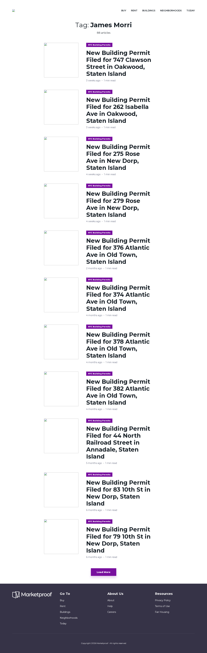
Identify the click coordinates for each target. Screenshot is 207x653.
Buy (123, 10)
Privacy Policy (163, 600)
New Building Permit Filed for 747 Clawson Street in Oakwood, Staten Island (118, 63)
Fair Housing (162, 612)
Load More (103, 572)
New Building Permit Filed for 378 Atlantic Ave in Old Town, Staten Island (118, 345)
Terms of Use (162, 606)
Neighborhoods (171, 10)
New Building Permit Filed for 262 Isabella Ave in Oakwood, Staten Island (118, 110)
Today (190, 10)
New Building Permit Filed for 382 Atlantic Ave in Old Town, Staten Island (118, 392)
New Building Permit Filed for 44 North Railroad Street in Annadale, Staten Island (118, 442)
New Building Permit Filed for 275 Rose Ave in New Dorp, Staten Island (118, 157)
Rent (134, 10)
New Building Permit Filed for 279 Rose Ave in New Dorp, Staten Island (118, 204)
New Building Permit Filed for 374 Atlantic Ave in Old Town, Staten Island (118, 298)
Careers (111, 612)
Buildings (148, 10)
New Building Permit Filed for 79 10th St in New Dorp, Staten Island (118, 540)
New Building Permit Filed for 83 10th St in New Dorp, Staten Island (118, 493)
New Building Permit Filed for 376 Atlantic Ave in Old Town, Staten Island (118, 251)
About (110, 600)
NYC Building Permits (99, 45)
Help (110, 606)
